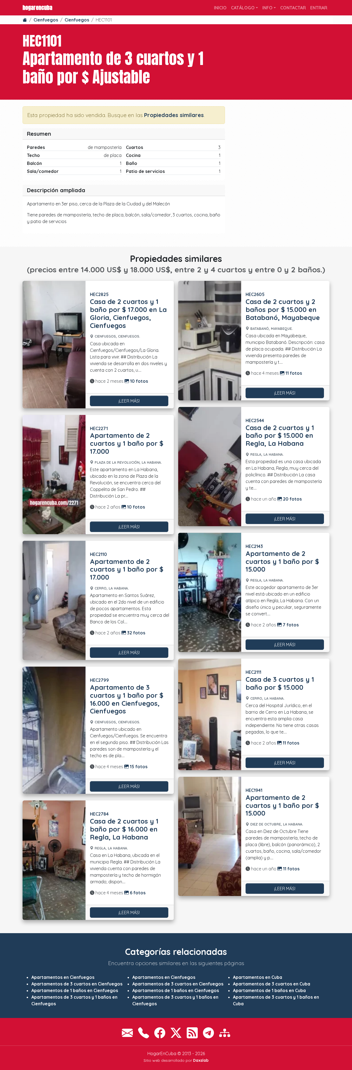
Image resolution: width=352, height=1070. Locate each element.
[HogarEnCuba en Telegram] (208, 1033)
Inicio (220, 7)
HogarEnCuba (37, 7)
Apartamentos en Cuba (257, 977)
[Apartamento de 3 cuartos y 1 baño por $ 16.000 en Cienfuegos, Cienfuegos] (54, 730)
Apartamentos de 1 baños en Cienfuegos (74, 990)
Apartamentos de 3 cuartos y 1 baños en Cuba (276, 1000)
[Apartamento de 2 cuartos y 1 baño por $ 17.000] (54, 474)
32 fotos (135, 633)
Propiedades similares (174, 115)
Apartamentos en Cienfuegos (62, 977)
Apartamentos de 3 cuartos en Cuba (271, 984)
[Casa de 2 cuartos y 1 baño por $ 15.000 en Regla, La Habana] (209, 466)
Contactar (293, 7)
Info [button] (267, 7)
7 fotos (290, 625)
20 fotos (292, 499)
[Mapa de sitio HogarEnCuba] (224, 1033)
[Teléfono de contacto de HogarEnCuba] (143, 1033)
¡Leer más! (129, 401)
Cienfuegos (46, 20)
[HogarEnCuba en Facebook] (159, 1033)
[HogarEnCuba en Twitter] (176, 1033)
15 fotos (138, 766)
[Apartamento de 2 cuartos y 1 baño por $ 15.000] (209, 592)
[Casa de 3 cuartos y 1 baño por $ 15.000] (209, 714)
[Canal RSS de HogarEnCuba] (192, 1033)
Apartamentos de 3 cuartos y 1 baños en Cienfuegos (74, 1000)
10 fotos (138, 381)
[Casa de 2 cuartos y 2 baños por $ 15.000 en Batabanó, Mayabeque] (209, 340)
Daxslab (200, 1060)
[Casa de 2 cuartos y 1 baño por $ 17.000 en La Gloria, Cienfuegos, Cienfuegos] (54, 344)
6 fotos (137, 892)
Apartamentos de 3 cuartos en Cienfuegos (76, 984)
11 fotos (293, 373)
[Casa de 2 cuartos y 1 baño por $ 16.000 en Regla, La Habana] (54, 860)
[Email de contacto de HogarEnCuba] (127, 1033)
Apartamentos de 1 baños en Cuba (269, 990)
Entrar (318, 7)
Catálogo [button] (243, 7)
